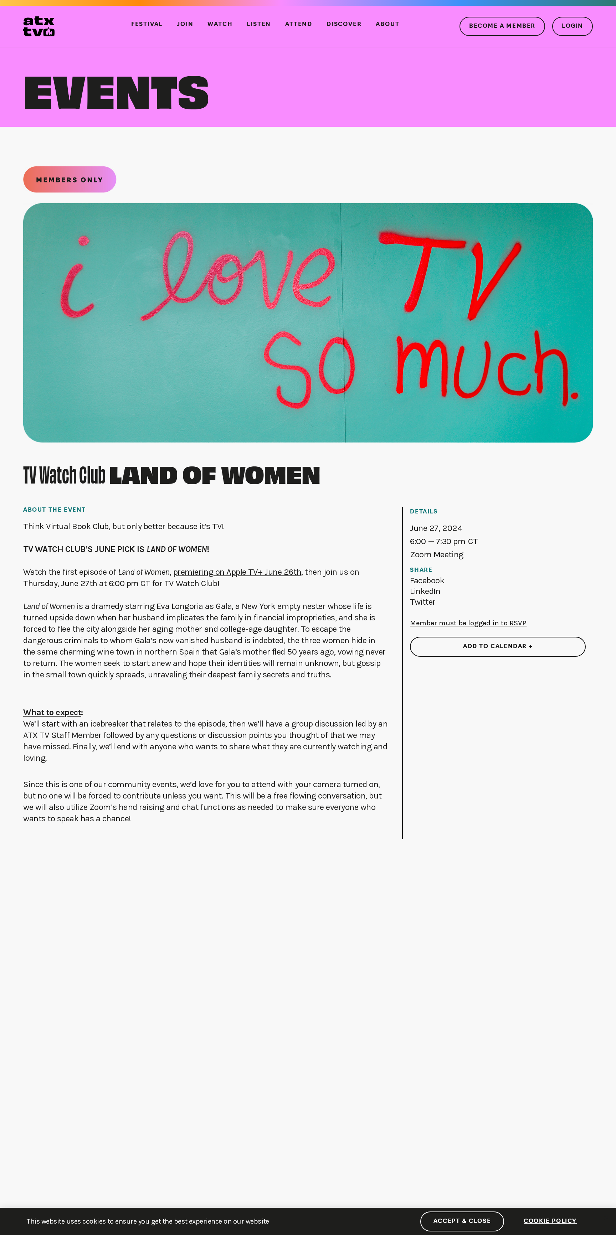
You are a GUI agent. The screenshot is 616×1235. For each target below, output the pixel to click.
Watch (219, 24)
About (387, 24)
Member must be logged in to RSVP (468, 623)
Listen (259, 24)
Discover (344, 24)
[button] (427, 580)
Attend (298, 24)
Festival (147, 24)
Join (185, 24)
